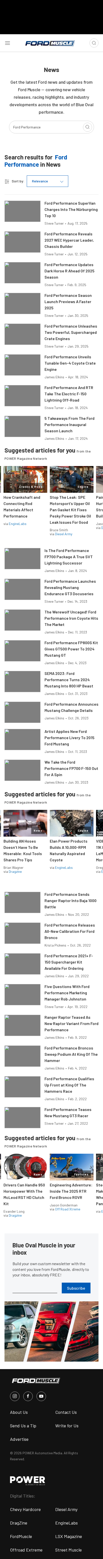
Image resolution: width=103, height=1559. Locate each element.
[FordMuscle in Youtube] (41, 1396)
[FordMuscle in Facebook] (28, 1396)
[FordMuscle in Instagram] (15, 1396)
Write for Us (66, 1425)
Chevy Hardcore (25, 1509)
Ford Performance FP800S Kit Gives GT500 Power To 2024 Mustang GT (71, 648)
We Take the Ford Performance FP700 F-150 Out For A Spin (71, 768)
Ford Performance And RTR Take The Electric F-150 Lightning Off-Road (68, 393)
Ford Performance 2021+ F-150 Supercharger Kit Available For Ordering (68, 962)
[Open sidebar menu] (7, 43)
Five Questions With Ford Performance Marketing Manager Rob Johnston (67, 992)
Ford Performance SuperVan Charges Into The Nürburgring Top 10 (71, 209)
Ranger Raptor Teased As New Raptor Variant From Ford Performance (71, 1023)
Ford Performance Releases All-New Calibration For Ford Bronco (69, 931)
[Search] (87, 127)
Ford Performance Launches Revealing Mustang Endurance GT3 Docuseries (70, 587)
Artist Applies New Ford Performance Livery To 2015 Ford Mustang (69, 737)
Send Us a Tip (23, 1425)
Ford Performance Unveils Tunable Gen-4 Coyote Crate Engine (70, 363)
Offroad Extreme (26, 1550)
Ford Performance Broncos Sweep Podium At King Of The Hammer (71, 1054)
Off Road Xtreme (67, 1209)
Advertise (19, 1439)
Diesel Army (63, 534)
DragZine (18, 1523)
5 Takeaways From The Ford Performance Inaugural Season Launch (69, 424)
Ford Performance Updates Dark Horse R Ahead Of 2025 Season (69, 270)
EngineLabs (17, 523)
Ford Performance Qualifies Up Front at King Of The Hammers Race (69, 1084)
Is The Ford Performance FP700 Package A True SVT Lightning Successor (68, 556)
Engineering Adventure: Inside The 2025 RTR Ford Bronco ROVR (71, 1191)
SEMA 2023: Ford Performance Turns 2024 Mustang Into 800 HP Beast (68, 679)
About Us (19, 1412)
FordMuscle (21, 1536)
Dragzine (15, 871)
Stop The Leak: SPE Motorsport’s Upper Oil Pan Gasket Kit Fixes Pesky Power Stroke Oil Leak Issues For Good (70, 509)
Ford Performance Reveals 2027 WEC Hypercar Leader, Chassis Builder (69, 240)
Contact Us (66, 1412)
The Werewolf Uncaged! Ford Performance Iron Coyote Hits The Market (71, 618)
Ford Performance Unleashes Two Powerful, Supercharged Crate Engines (70, 332)
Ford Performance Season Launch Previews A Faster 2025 (68, 301)
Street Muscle (68, 1550)
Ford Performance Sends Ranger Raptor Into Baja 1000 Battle (70, 900)
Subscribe (76, 1288)
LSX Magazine (68, 1536)
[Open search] (94, 42)
